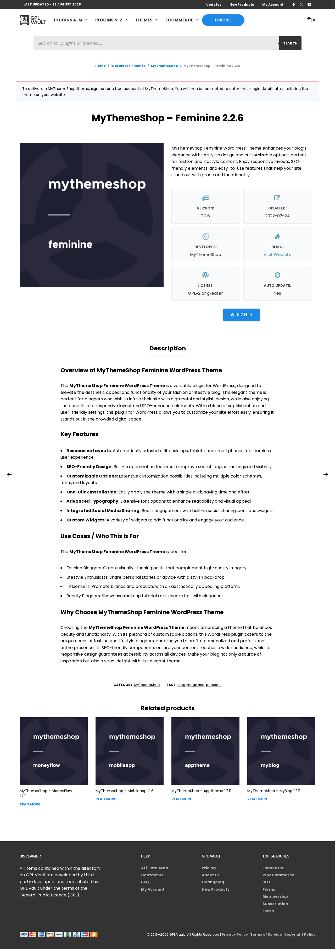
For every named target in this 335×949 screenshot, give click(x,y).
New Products (242, 4)
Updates (213, 4)
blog (181, 684)
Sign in (245, 314)
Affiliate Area (154, 868)
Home (100, 66)
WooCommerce (278, 875)
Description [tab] (167, 348)
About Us (211, 875)
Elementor (273, 868)
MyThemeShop (164, 66)
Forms (269, 889)
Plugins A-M (68, 20)
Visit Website (277, 255)
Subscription (275, 903)
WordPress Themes (128, 66)
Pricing (223, 20)
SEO (266, 882)
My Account (272, 4)
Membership (275, 896)
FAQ (145, 882)
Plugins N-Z (108, 20)
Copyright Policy (299, 934)
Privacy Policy (235, 934)
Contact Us (152, 875)
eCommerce (179, 20)
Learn (268, 910)
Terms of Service (266, 934)
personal (213, 684)
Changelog (213, 882)
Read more (30, 804)
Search (290, 43)
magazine (195, 684)
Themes (144, 20)
